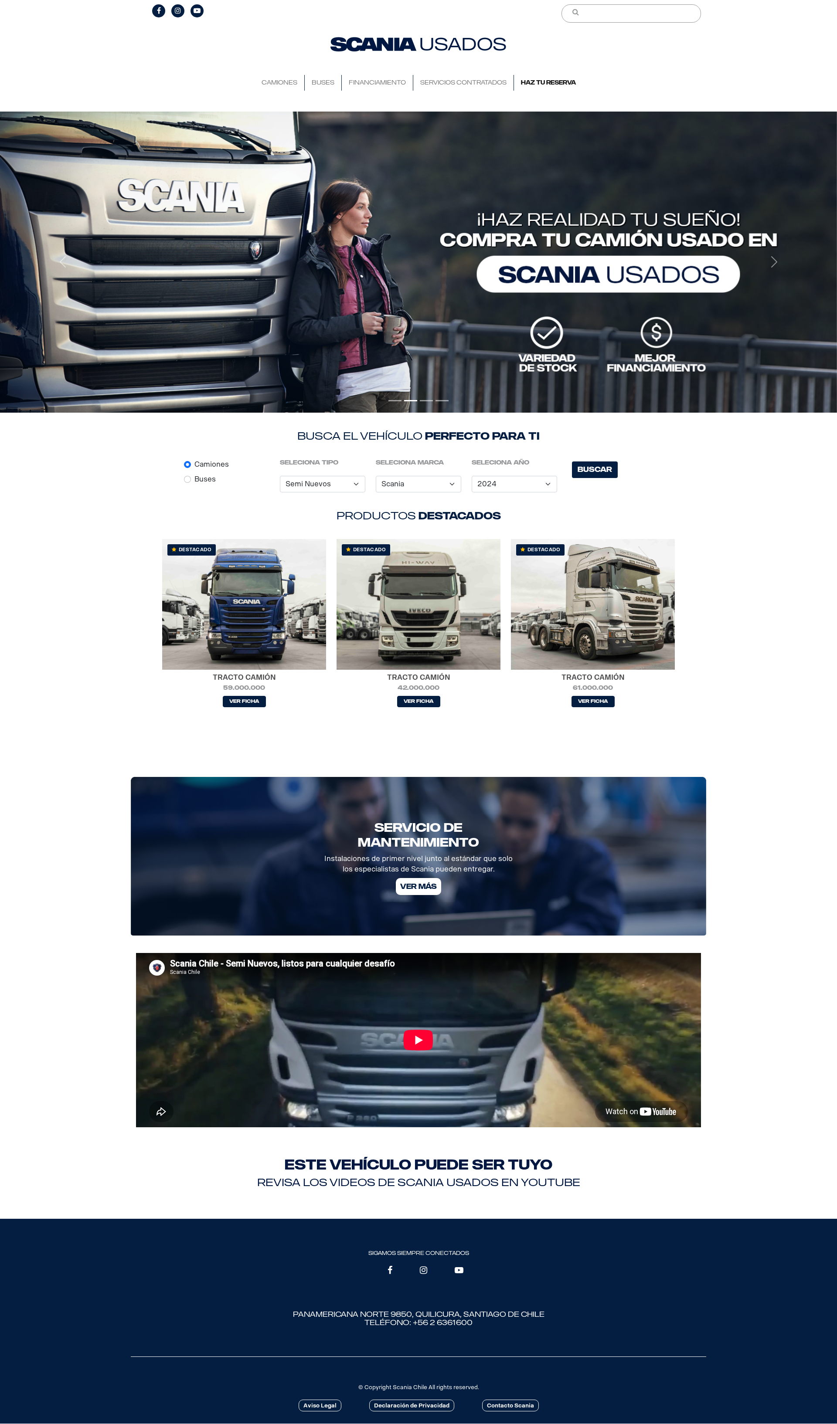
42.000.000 (418, 688)
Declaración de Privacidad (411, 1405)
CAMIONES (279, 82)
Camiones (211, 464)
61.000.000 (593, 688)
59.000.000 (244, 688)
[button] (63, 262)
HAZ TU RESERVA (548, 82)
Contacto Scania (510, 1405)
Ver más (418, 886)
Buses (205, 479)
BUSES (323, 82)
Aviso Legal (320, 1405)
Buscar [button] (595, 469)
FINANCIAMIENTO (377, 82)
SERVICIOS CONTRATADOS (463, 82)
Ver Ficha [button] (244, 701)
